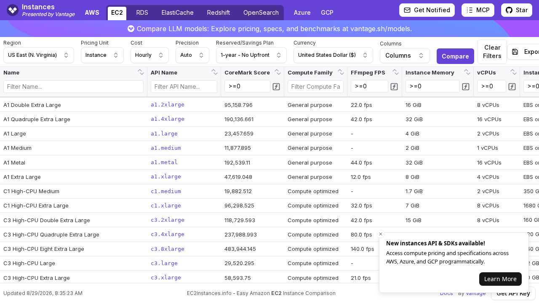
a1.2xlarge (167, 104)
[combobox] (38, 55)
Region (12, 43)
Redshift (218, 12)
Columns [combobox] (398, 55)
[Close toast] (380, 234)
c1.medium (166, 191)
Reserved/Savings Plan (245, 43)
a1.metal (164, 162)
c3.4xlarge (167, 234)
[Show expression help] (276, 86)
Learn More (500, 279)
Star (522, 9)
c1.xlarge (166, 205)
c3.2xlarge (167, 220)
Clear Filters (492, 51)
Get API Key (513, 293)
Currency (305, 43)
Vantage (476, 293)
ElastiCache (178, 12)
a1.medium (166, 148)
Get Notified (432, 9)
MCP (483, 9)
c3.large (164, 263)
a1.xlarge (166, 176)
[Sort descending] (142, 74)
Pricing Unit (95, 43)
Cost (136, 43)
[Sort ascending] (139, 69)
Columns (391, 43)
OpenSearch (261, 12)
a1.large (164, 133)
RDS (142, 12)
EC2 (117, 12)
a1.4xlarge (167, 119)
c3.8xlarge (167, 249)
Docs (446, 293)
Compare (455, 56)
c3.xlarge (166, 277)
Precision (187, 43)
